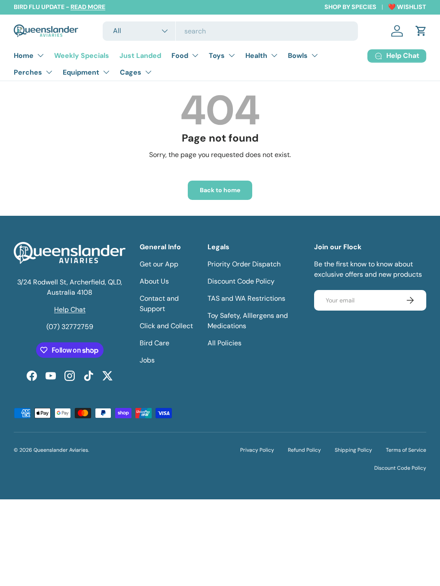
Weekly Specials (81, 55)
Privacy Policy (257, 450)
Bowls (298, 55)
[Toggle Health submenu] (274, 55)
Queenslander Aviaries (61, 450)
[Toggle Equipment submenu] (106, 72)
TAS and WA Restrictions (246, 298)
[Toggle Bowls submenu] (314, 55)
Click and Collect (166, 325)
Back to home (220, 190)
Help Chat (70, 309)
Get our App (159, 264)
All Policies (224, 342)
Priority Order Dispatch (244, 264)
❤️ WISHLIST (407, 7)
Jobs (147, 360)
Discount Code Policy (241, 281)
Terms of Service (406, 450)
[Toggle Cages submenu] (148, 72)
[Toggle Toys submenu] (231, 55)
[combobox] (230, 31)
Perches (28, 72)
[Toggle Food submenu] (195, 55)
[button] (421, 30)
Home (24, 55)
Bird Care (154, 342)
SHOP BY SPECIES (350, 7)
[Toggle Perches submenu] (49, 72)
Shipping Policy (353, 450)
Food (179, 55)
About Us (154, 281)
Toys (217, 55)
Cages (130, 72)
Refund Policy (304, 450)
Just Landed (140, 55)
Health (256, 55)
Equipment (81, 72)
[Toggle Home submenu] (40, 55)
